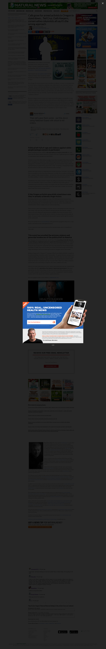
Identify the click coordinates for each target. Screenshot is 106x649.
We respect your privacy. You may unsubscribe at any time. (38, 325)
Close (53, 345)
